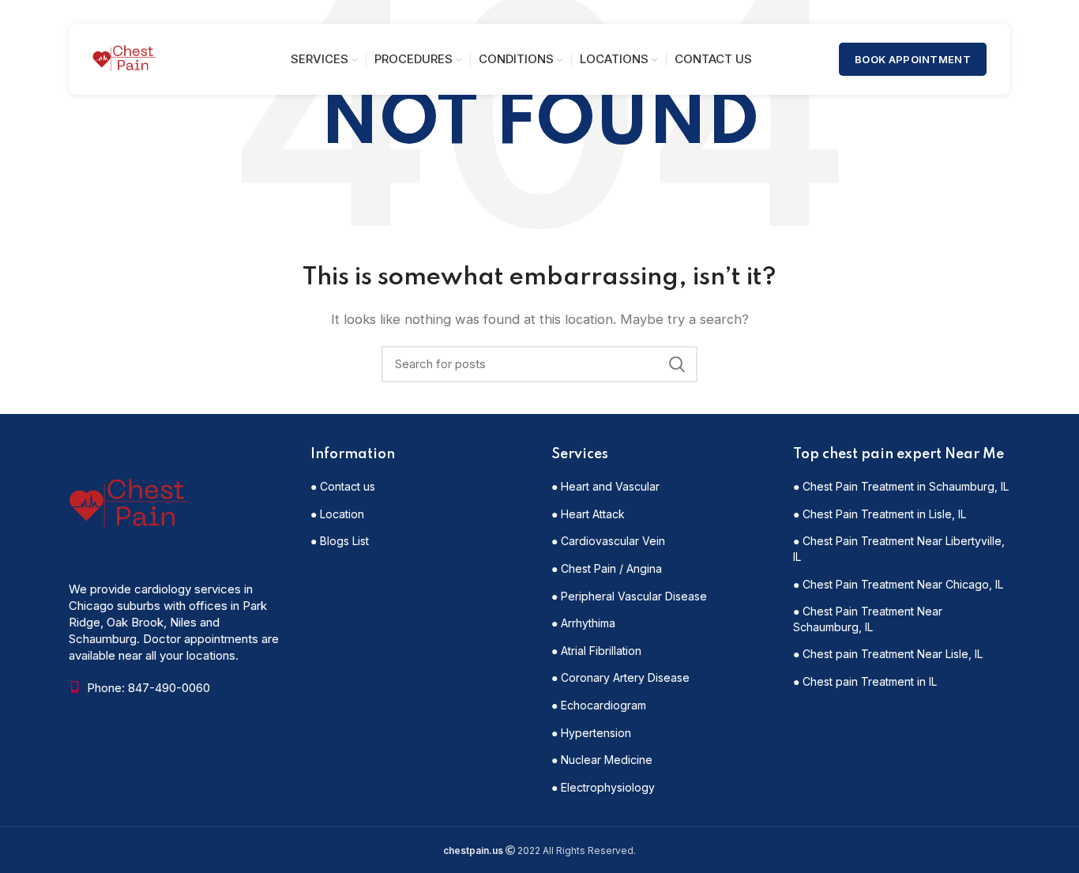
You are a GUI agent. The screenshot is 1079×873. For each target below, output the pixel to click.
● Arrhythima (583, 623)
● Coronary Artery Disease (620, 677)
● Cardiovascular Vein (608, 541)
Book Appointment (913, 59)
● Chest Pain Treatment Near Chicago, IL (898, 584)
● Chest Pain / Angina (606, 568)
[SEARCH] (676, 364)
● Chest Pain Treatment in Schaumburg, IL (901, 486)
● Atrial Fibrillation (596, 650)
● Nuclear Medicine (601, 759)
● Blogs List (339, 541)
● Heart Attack (588, 514)
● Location (337, 514)
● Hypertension (591, 732)
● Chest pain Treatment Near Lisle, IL (888, 653)
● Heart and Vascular (605, 486)
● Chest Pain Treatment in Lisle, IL (879, 514)
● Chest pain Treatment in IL (865, 681)
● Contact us (342, 486)
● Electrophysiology (603, 787)
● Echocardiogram (598, 705)
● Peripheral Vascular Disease (629, 596)
